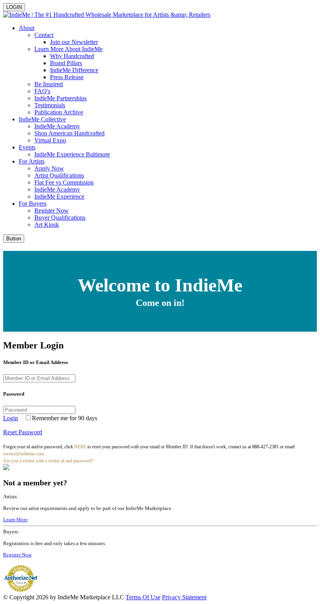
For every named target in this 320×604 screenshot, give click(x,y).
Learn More (15, 519)
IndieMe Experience (59, 196)
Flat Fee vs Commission (64, 182)
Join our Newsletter (74, 42)
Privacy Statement (184, 597)
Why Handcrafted (72, 56)
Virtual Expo (50, 140)
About (26, 28)
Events (27, 147)
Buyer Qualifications (59, 217)
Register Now (51, 210)
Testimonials (49, 105)
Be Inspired (48, 84)
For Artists (31, 161)
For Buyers (32, 203)
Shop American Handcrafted (69, 133)
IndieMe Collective (42, 119)
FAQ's (42, 91)
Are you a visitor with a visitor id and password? (48, 461)
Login (10, 418)
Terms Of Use (143, 597)
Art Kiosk (46, 224)
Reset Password (22, 432)
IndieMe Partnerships (60, 98)
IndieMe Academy (57, 126)
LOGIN (14, 7)
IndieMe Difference (74, 70)
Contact (43, 35)
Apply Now (49, 168)
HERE (80, 446)
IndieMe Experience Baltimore (72, 154)
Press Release (67, 77)
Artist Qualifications (59, 175)
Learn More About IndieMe (68, 49)
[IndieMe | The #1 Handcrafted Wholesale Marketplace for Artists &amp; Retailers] (106, 14)
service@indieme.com (23, 454)
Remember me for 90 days (64, 418)
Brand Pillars (66, 63)
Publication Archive (58, 112)
